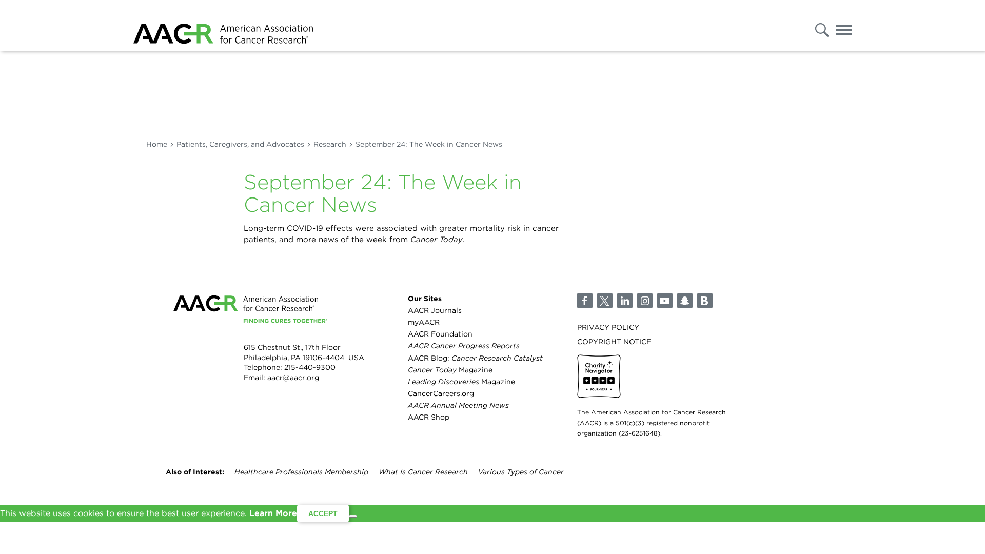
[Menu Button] (844, 27)
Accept (323, 513)
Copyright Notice (614, 342)
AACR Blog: (475, 358)
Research (329, 144)
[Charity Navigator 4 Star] (599, 376)
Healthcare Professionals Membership (301, 472)
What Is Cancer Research (423, 472)
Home (156, 144)
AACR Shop (428, 417)
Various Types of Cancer (521, 472)
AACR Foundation (440, 334)
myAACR (424, 322)
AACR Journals (435, 310)
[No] (353, 516)
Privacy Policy (608, 327)
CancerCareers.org (441, 393)
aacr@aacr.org (293, 377)
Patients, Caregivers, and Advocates (240, 144)
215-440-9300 (310, 367)
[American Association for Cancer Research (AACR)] (223, 25)
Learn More (273, 513)
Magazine (450, 370)
